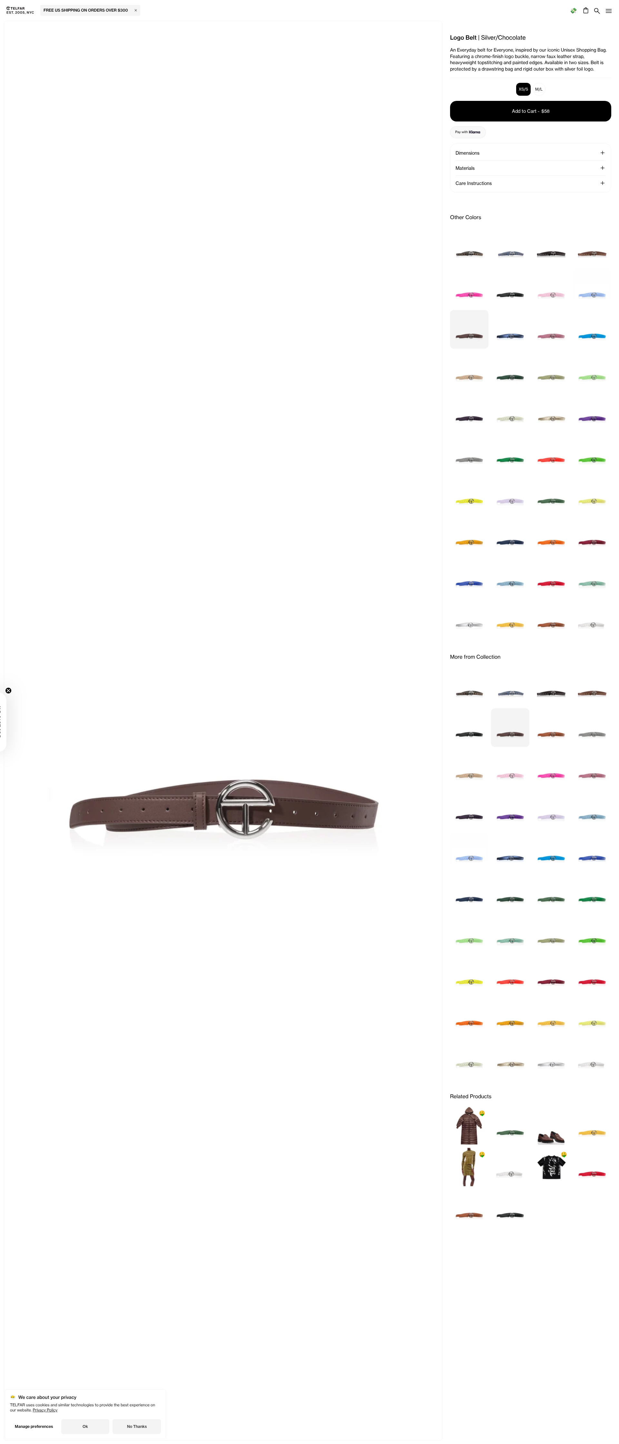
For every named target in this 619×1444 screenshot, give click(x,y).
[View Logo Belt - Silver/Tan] (551, 618)
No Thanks (137, 1426)
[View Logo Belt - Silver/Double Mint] (592, 370)
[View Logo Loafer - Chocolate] (551, 1126)
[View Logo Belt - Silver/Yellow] (510, 618)
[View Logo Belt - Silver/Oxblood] (592, 535)
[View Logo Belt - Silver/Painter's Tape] (469, 576)
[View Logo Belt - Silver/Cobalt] (510, 329)
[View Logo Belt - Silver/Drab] (551, 370)
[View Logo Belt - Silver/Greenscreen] (510, 453)
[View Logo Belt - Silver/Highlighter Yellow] (469, 494)
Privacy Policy (45, 1410)
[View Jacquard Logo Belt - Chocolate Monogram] (592, 247)
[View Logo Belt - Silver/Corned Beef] (551, 329)
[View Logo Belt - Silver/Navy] (510, 535)
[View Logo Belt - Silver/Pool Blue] (510, 576)
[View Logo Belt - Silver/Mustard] (469, 535)
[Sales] (573, 10)
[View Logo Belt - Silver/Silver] (469, 618)
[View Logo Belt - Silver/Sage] (592, 576)
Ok (85, 1426)
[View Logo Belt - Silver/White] (592, 618)
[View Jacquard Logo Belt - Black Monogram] (551, 247)
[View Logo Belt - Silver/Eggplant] (469, 411)
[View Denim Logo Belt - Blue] (510, 247)
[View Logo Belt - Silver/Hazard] (551, 453)
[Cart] (585, 10)
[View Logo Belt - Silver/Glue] (510, 411)
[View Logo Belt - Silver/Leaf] (551, 494)
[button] (602, 153)
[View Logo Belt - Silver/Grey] (469, 453)
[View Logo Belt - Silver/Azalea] (469, 288)
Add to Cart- (531, 111)
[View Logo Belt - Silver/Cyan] (592, 329)
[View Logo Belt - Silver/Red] (551, 576)
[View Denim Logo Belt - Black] (469, 247)
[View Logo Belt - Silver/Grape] (592, 411)
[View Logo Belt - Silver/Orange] (551, 535)
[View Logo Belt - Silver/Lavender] (510, 494)
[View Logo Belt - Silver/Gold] (551, 411)
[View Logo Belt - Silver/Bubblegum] (551, 288)
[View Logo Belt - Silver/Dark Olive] (510, 370)
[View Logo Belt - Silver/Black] (510, 288)
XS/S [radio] (523, 89)
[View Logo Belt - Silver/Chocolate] (469, 329)
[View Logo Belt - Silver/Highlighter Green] (592, 453)
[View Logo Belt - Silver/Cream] (469, 370)
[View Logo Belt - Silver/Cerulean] (592, 288)
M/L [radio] (539, 89)
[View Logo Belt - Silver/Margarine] (592, 494)
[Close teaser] (24, 690)
